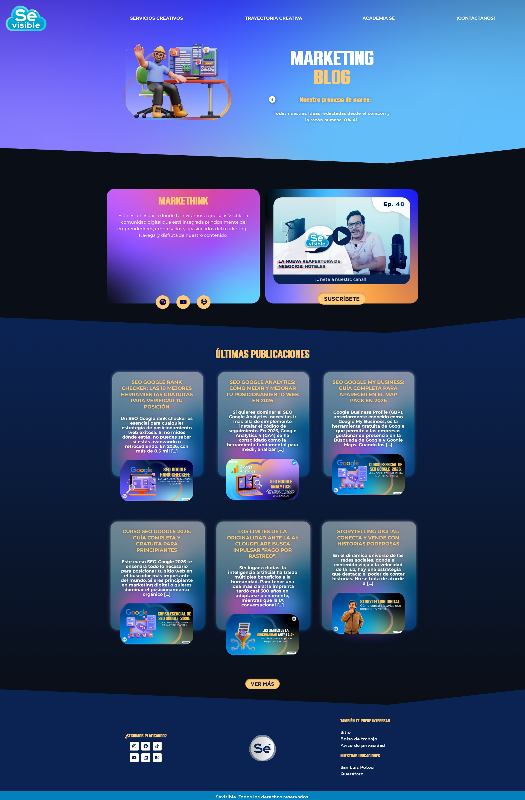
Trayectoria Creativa (273, 18)
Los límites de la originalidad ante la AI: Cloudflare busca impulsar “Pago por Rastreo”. (262, 544)
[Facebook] (145, 746)
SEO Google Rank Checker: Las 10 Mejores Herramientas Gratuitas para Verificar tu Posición (157, 394)
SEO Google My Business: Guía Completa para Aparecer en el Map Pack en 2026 (368, 391)
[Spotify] (163, 302)
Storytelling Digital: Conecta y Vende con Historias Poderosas (368, 538)
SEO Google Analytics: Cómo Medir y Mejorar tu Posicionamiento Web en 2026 (262, 391)
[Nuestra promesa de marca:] (272, 99)
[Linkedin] (145, 757)
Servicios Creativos (156, 18)
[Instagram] (134, 746)
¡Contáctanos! (476, 18)
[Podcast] (204, 302)
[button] (262, 684)
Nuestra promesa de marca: (335, 100)
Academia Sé (379, 18)
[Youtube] (183, 302)
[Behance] (157, 757)
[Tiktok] (157, 746)
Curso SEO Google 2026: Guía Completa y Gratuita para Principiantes (156, 541)
